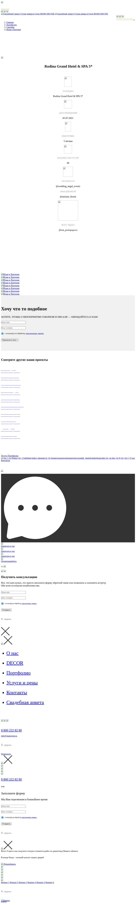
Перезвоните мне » (9, 340)
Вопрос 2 (14, 882)
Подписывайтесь (8, 561)
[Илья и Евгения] (10, 274)
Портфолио (13, 456)
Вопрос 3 (23, 882)
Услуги (4, 456)
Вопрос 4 (32, 882)
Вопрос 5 (41, 882)
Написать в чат (8, 546)
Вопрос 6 (50, 882)
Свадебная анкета (25, 702)
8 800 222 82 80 (124, 19)
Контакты (5, 460)
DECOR (14, 663)
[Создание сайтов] (2, 471)
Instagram (5, 9)
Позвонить (6, 754)
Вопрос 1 (5, 882)
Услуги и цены (22, 682)
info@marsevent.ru (9, 736)
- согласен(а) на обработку (24, 333)
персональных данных (35, 333)
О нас (132, 458)
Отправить (6, 610)
